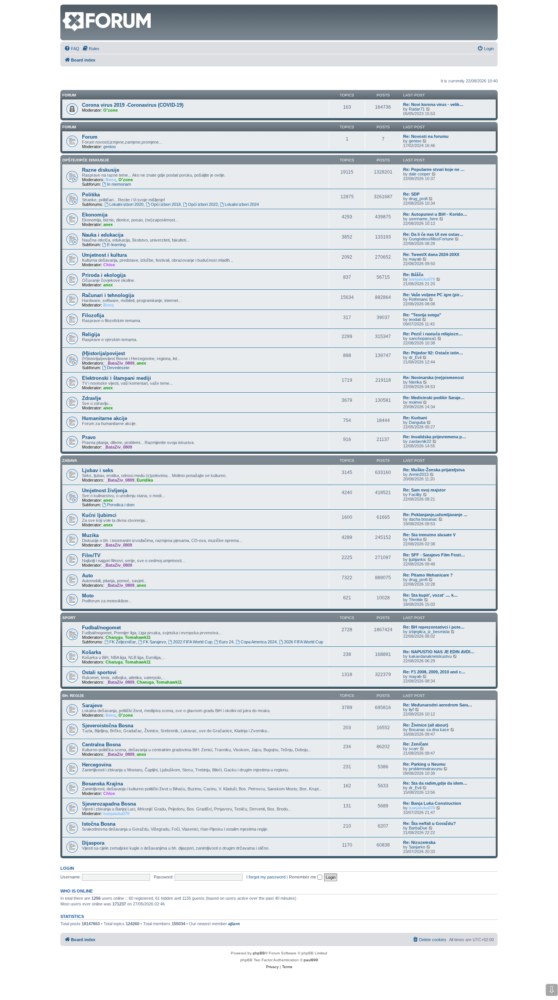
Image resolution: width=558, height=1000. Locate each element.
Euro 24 (226, 642)
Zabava (69, 460)
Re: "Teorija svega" (422, 315)
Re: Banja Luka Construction (432, 803)
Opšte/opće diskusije (85, 160)
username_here (423, 218)
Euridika (145, 480)
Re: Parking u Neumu (424, 764)
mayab (415, 259)
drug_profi (418, 198)
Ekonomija (94, 215)
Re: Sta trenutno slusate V (429, 534)
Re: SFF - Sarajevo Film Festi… (434, 555)
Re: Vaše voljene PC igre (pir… (433, 294)
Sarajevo (92, 705)
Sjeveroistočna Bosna (107, 725)
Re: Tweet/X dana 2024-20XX (431, 254)
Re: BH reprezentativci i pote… (434, 627)
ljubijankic (417, 559)
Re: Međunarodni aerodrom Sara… (437, 705)
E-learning (116, 244)
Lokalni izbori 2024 (242, 204)
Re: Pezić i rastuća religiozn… (433, 334)
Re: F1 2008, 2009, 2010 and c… (434, 672)
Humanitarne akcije (104, 418)
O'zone (110, 110)
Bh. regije (73, 696)
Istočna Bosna (98, 824)
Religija (91, 334)
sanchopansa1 (422, 338)
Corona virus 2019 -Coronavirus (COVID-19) (132, 105)
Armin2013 (419, 474)
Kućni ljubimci (99, 515)
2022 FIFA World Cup (192, 642)
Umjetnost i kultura (104, 255)
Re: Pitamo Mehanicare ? (428, 575)
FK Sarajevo (154, 642)
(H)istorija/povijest (103, 353)
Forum (69, 127)
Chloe (109, 264)
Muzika (90, 535)
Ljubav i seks (97, 470)
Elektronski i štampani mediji (116, 378)
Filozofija (93, 315)
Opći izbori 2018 (166, 204)
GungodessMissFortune (431, 239)
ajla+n (234, 923)
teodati (415, 319)
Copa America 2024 (259, 642)
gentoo (109, 146)
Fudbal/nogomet (101, 627)
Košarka (91, 652)
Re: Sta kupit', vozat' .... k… (430, 595)
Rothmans (418, 299)
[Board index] (66, 8)
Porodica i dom (120, 504)
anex (108, 224)
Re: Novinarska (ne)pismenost (433, 377)
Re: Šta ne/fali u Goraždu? (429, 823)
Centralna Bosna (101, 744)
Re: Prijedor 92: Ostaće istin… (433, 353)
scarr (414, 748)
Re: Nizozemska (419, 842)
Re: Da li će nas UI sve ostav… (433, 234)
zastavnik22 (420, 441)
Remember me (303, 877)
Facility (415, 494)
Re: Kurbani (415, 417)
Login (67, 868)
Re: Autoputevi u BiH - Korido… (435, 214)
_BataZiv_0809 (120, 363)
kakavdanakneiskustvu (430, 656)
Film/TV (91, 555)
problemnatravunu (425, 768)
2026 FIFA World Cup (303, 642)
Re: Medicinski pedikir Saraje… (434, 397)
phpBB (259, 953)
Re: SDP (411, 194)
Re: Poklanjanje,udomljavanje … (435, 514)
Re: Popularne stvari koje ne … (434, 169)
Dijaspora (93, 843)
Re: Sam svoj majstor (424, 490)
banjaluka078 (422, 279)
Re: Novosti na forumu (426, 136)
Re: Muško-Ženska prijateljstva (434, 470)
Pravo (89, 437)
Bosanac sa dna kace (429, 729)
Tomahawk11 (138, 637)
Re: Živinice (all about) (425, 725)
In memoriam (119, 184)
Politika (91, 194)
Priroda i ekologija (104, 275)
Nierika (415, 382)
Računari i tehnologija (108, 295)
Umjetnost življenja (104, 490)
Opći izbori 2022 (203, 204)
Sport (69, 618)
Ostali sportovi (99, 672)
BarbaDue (418, 828)
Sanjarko (417, 847)
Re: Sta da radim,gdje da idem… (435, 783)
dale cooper (419, 174)
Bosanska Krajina (102, 784)
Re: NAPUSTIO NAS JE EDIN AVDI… (438, 651)
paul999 (311, 960)
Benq (111, 179)
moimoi (415, 402)
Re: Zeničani (415, 744)
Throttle (416, 599)
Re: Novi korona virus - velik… (433, 104)
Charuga (114, 637)
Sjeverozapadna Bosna (109, 804)
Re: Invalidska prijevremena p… (434, 436)
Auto (87, 575)
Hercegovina (96, 765)
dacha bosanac (423, 519)
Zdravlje (91, 398)
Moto (88, 596)
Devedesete (118, 367)
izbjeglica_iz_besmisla (429, 631)
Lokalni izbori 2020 (126, 204)
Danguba (417, 422)
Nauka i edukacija (102, 235)
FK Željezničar (122, 642)
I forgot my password (265, 877)
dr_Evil (415, 357)
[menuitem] (71, 48)
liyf (411, 709)
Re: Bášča (413, 274)
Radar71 (417, 109)
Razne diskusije (100, 170)
